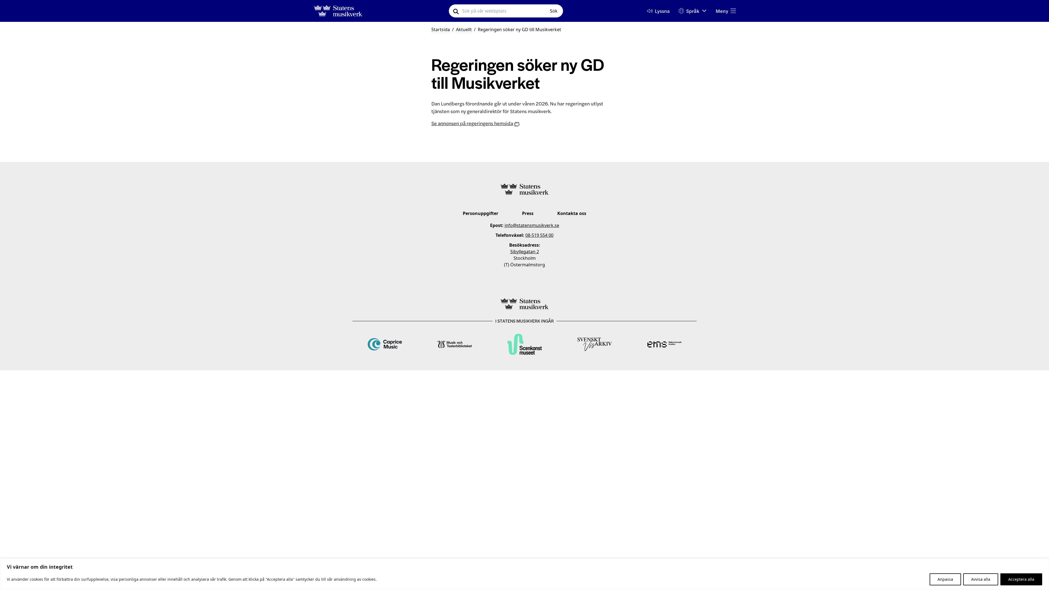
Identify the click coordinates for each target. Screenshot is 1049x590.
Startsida (440, 29)
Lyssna (662, 10)
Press (528, 213)
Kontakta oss (571, 213)
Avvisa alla (980, 579)
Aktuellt (464, 29)
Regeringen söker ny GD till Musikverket (519, 29)
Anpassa (945, 579)
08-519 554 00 (539, 235)
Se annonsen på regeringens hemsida (472, 123)
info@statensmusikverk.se (532, 225)
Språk (692, 10)
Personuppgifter (480, 213)
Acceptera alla (1021, 579)
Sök (554, 11)
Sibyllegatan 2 (524, 252)
